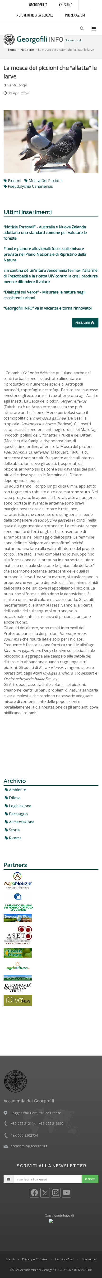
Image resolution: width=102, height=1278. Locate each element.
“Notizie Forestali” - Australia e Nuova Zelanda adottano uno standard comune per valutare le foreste (45, 232)
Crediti (10, 1259)
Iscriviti (90, 1179)
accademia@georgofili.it (29, 1146)
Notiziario (27, 50)
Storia (14, 829)
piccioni (14, 180)
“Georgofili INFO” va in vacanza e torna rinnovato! (48, 308)
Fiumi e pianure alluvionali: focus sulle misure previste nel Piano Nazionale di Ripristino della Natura (45, 254)
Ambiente (17, 789)
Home (12, 50)
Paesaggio (18, 813)
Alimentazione (21, 821)
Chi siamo (65, 5)
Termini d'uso (64, 1259)
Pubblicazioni (75, 15)
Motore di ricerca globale (34, 15)
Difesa (14, 797)
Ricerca (15, 838)
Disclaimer (89, 1259)
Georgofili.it (38, 5)
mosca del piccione (45, 180)
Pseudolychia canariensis (30, 186)
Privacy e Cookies (34, 1259)
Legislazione (19, 805)
